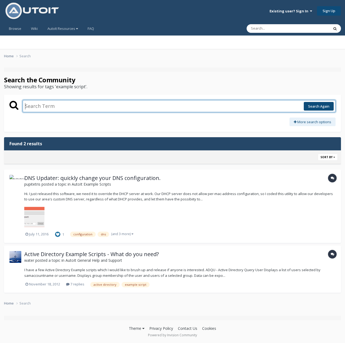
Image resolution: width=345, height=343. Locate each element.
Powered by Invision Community (172, 335)
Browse (15, 28)
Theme (135, 328)
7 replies (77, 284)
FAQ (91, 28)
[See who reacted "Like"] (57, 233)
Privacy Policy (161, 328)
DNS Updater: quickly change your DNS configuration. (92, 178)
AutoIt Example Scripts (91, 184)
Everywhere (313, 28)
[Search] (335, 28)
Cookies (209, 328)
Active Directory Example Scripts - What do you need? (91, 254)
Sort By (326, 157)
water (29, 260)
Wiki (34, 28)
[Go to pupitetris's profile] (15, 181)
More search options (313, 121)
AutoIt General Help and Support (93, 260)
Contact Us (187, 328)
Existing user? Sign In (290, 11)
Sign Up (329, 10)
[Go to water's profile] (15, 257)
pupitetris (32, 184)
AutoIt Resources (61, 28)
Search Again (318, 106)
